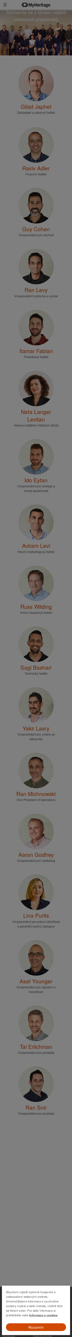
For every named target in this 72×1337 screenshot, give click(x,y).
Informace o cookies (43, 1315)
